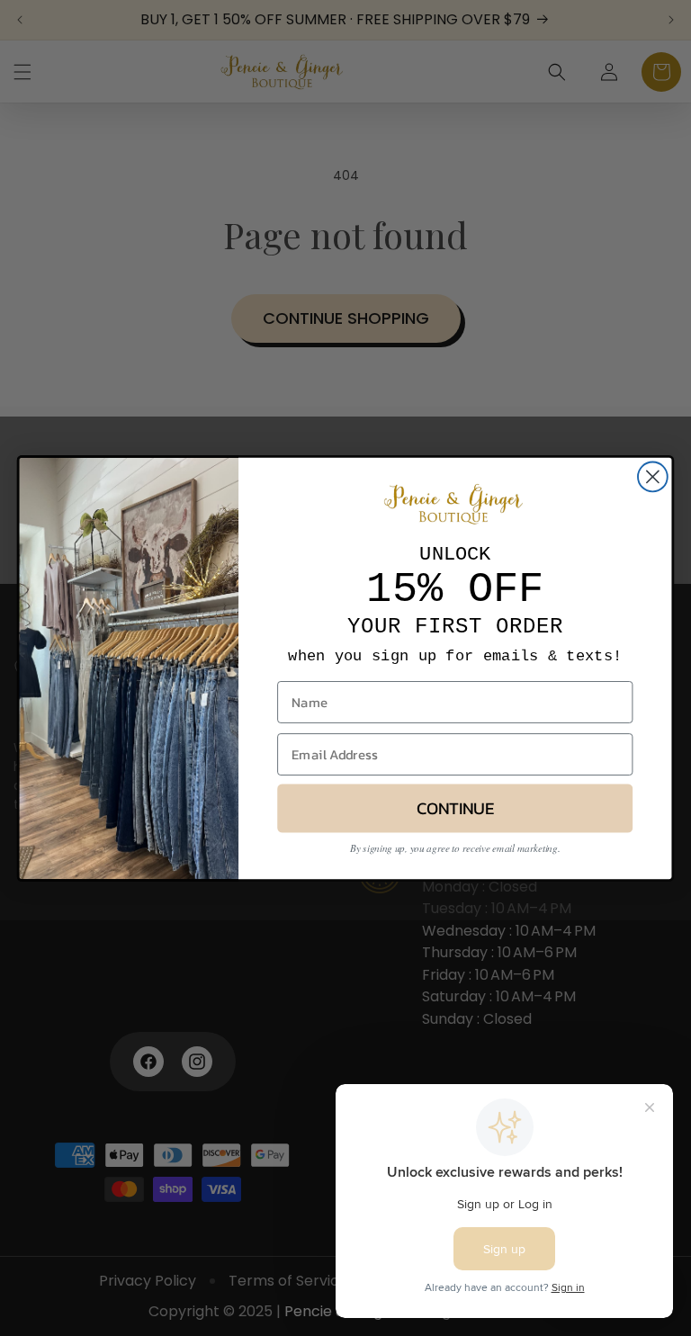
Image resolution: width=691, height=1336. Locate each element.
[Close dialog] (653, 476)
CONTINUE (455, 807)
